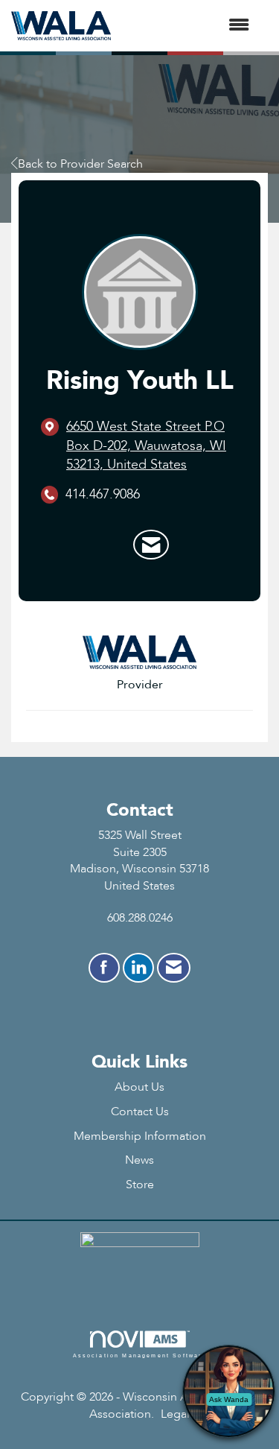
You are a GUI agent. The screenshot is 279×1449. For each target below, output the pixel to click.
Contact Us (140, 1111)
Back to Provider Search (80, 164)
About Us (139, 1087)
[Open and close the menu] (187, 26)
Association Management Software (140, 1355)
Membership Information (140, 1136)
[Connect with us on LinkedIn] (138, 968)
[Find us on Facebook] (104, 968)
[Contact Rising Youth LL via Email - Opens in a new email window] (151, 544)
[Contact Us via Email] (173, 968)
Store (140, 1184)
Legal (175, 1414)
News (139, 1160)
